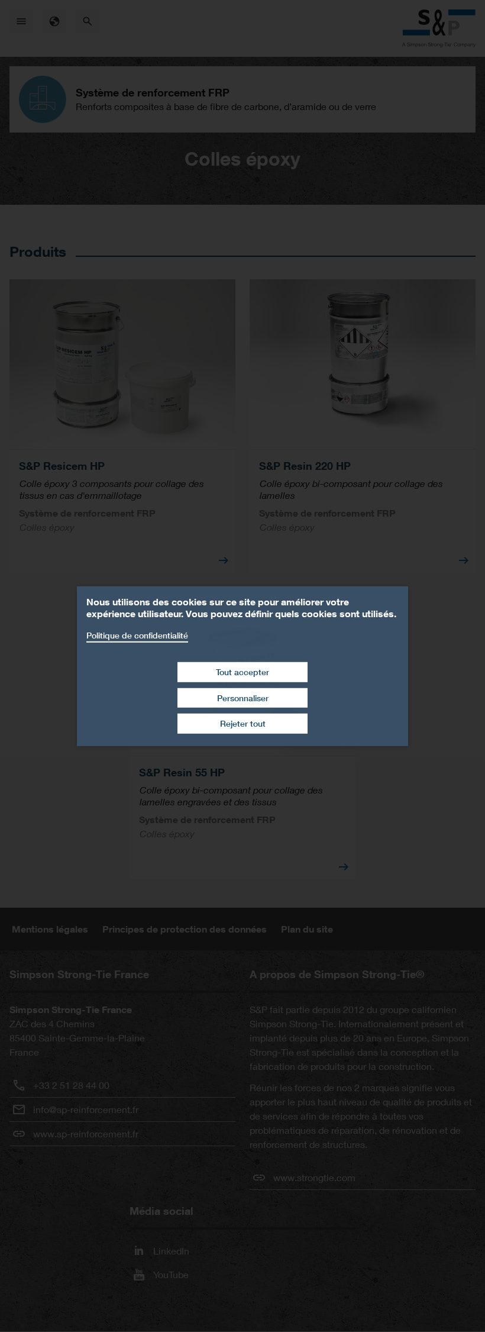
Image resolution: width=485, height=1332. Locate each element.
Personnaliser (243, 698)
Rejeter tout (243, 723)
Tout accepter (242, 672)
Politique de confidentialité (137, 635)
